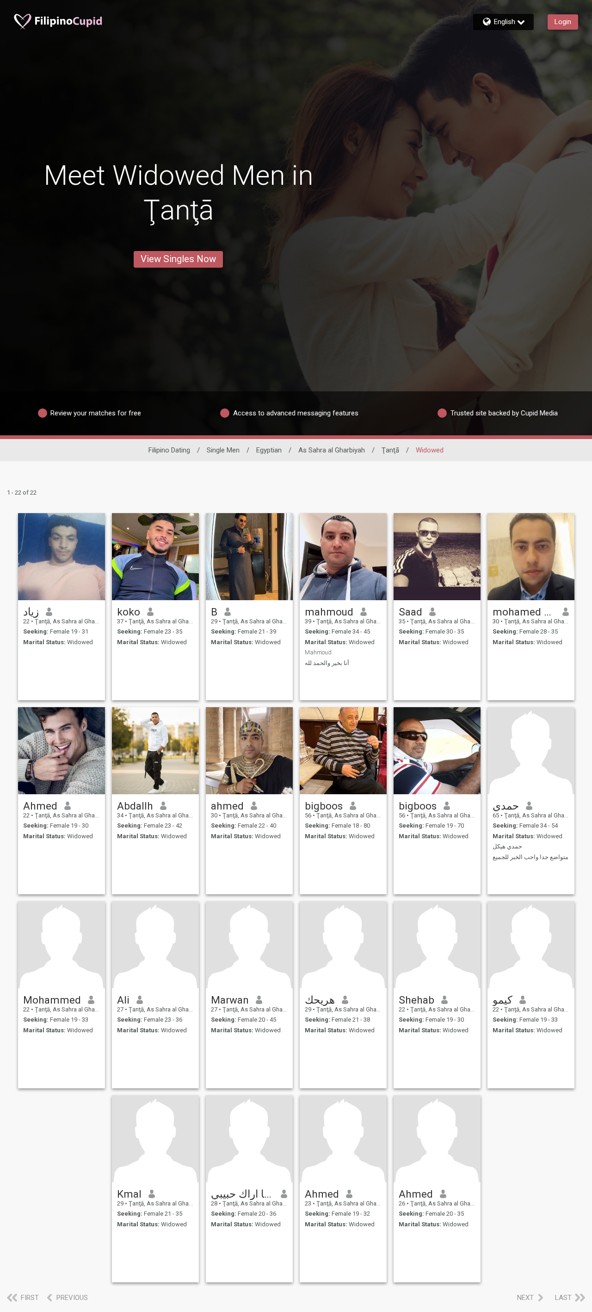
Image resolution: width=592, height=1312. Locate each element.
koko (128, 612)
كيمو (502, 1000)
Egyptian (269, 450)
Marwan (230, 1000)
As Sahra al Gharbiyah (331, 450)
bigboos (324, 806)
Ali (123, 1000)
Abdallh (135, 806)
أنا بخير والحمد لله (327, 662)
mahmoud (329, 612)
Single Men (223, 450)
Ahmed (40, 806)
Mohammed (52, 1000)
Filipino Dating (169, 450)
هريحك (320, 1000)
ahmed (227, 806)
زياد (31, 612)
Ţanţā (390, 450)
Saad (410, 612)
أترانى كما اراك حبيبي (242, 1194)
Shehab (416, 1000)
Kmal (129, 1194)
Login (563, 22)
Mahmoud (318, 652)
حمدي (506, 806)
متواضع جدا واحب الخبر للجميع (530, 857)
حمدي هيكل (507, 846)
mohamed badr (524, 612)
